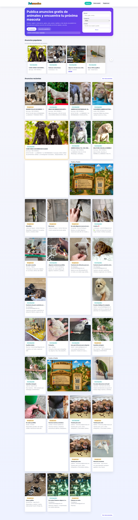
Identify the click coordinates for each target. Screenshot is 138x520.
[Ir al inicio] (35, 3)
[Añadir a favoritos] (43, 48)
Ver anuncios (31, 29)
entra (37, 32)
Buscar (85, 13)
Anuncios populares (44, 29)
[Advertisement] (46, 179)
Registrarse (106, 3)
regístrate (42, 32)
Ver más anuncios (107, 78)
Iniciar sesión (97, 3)
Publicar (88, 3)
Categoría (86, 18)
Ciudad (86, 23)
